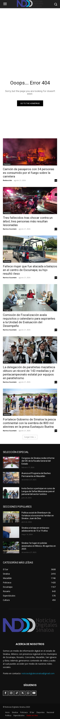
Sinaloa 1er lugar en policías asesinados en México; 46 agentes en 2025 (39, 546)
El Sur (6, 362)
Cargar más (29, 437)
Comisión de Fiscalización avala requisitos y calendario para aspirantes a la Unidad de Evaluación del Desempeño (29, 320)
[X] (22, 693)
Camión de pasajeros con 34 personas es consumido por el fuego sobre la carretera (28, 172)
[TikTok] (16, 693)
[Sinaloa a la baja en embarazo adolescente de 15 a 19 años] (11, 532)
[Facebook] (5, 693)
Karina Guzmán (10, 229)
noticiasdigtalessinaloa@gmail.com (38, 673)
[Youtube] (33, 693)
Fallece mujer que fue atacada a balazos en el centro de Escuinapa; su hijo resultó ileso (30, 270)
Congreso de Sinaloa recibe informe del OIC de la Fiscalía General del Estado (38, 461)
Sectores (7, 414)
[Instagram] (11, 693)
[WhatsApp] (28, 693)
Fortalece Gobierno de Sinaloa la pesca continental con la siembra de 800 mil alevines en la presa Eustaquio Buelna (29, 423)
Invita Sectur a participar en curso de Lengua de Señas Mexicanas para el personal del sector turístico (38, 491)
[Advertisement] (30, 40)
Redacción (7, 180)
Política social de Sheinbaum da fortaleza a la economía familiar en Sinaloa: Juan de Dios (38, 515)
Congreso (7, 310)
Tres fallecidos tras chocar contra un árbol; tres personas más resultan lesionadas (28, 221)
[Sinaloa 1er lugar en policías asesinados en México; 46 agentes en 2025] (11, 547)
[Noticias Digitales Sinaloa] (30, 625)
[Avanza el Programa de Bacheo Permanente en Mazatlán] (11, 477)
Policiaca (7, 164)
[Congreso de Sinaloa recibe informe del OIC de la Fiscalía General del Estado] (11, 462)
